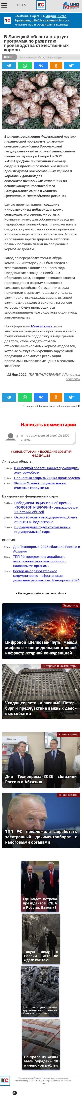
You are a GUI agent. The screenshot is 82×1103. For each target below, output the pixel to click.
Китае (62, 16)
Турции (64, 20)
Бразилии (22, 20)
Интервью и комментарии (60, 666)
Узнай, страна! (68, 734)
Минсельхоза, (42, 326)
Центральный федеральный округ (41, 57)
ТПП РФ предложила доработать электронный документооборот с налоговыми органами (39, 561)
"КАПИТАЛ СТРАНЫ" (44, 375)
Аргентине (48, 20)
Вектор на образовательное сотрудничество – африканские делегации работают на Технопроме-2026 (46, 576)
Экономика (70, 605)
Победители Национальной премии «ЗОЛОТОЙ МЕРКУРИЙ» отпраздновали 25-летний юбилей (46, 507)
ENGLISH (22, 5)
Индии (51, 16)
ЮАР (35, 20)
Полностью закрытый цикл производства (47, 478)
